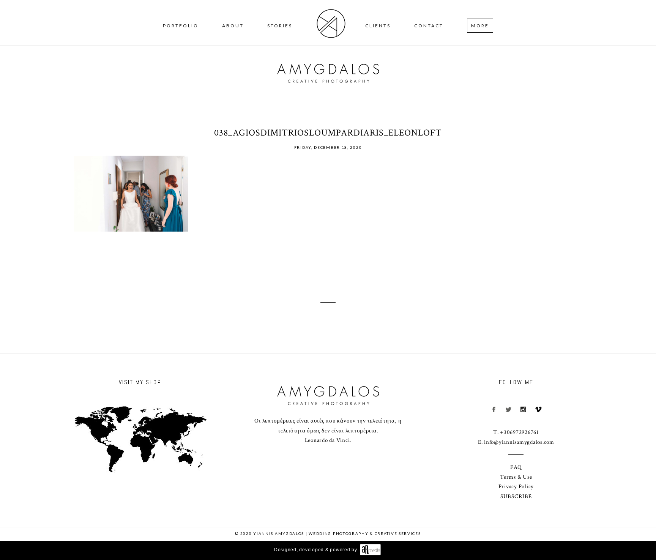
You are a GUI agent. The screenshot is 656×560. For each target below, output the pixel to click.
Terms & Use (516, 477)
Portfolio (181, 25)
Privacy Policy (516, 486)
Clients (378, 25)
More (480, 25)
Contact (428, 25)
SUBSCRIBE (516, 496)
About (233, 25)
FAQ (516, 467)
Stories (279, 25)
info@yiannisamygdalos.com (519, 442)
